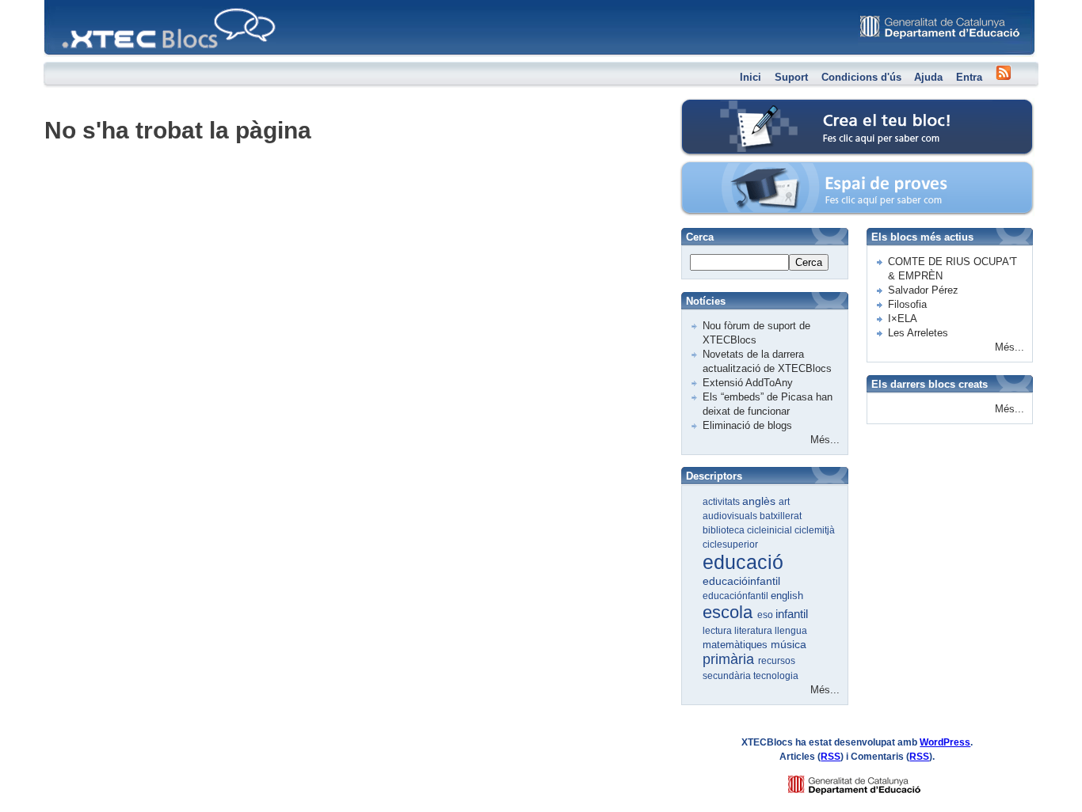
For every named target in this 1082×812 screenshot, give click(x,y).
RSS (830, 756)
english (787, 595)
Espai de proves (749, 169)
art (784, 501)
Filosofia (907, 304)
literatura (754, 630)
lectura (718, 630)
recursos (776, 660)
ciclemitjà (814, 530)
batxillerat (781, 516)
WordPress (945, 742)
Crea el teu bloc (749, 107)
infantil (791, 613)
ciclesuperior (730, 544)
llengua (791, 630)
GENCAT (869, 780)
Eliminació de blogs (747, 425)
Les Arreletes (918, 333)
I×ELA (902, 318)
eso (766, 614)
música (788, 644)
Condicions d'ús (861, 77)
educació (743, 562)
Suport (791, 77)
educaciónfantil (737, 595)
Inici (750, 77)
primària (730, 659)
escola (730, 612)
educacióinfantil (741, 581)
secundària (728, 675)
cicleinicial (770, 530)
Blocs (67, 4)
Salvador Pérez (923, 290)
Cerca (808, 262)
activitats (722, 501)
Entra (969, 77)
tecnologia (775, 675)
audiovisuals (731, 516)
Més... (825, 440)
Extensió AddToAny (748, 383)
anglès (760, 501)
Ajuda (928, 77)
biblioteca (725, 530)
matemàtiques (737, 645)
